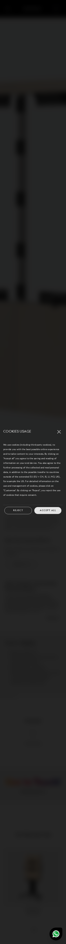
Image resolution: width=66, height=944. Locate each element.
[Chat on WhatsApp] (56, 934)
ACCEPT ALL (48, 510)
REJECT (18, 510)
